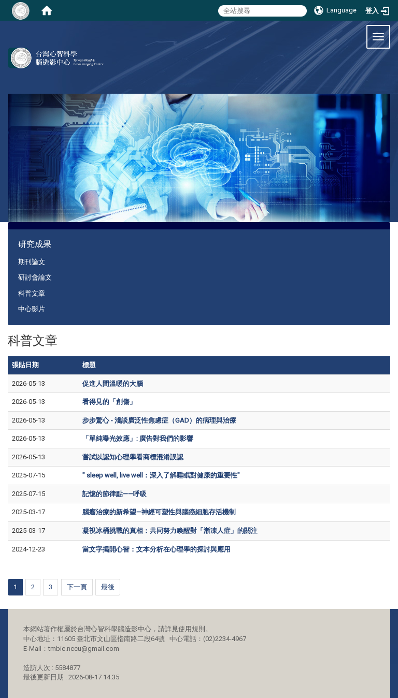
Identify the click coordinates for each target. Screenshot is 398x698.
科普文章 (31, 293)
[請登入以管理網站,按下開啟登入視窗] (21, 10)
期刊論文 (31, 262)
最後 (108, 587)
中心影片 (31, 309)
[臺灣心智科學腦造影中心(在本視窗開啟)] (52, 58)
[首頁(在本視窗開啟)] (47, 10)
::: (12, 33)
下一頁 (77, 587)
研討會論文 (35, 277)
